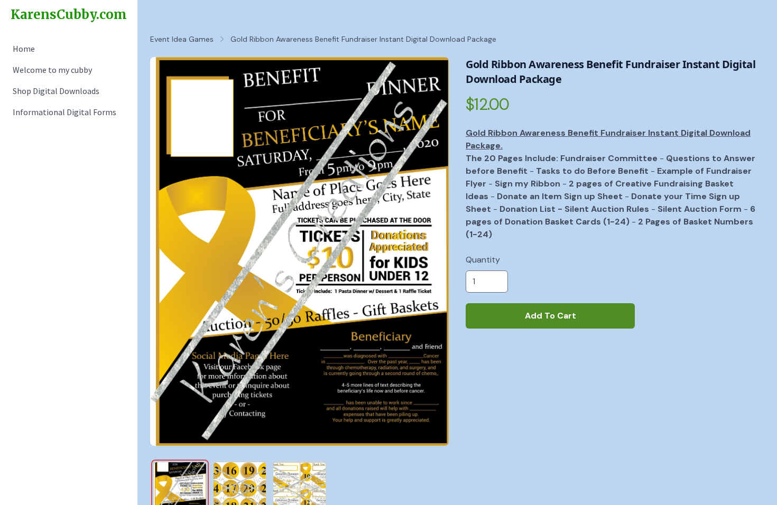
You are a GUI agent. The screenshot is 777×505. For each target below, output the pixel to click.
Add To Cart (550, 315)
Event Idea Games (182, 39)
